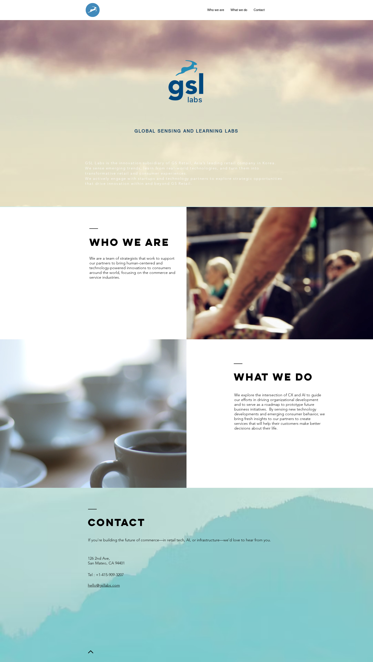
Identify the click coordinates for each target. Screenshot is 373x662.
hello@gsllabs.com (104, 585)
